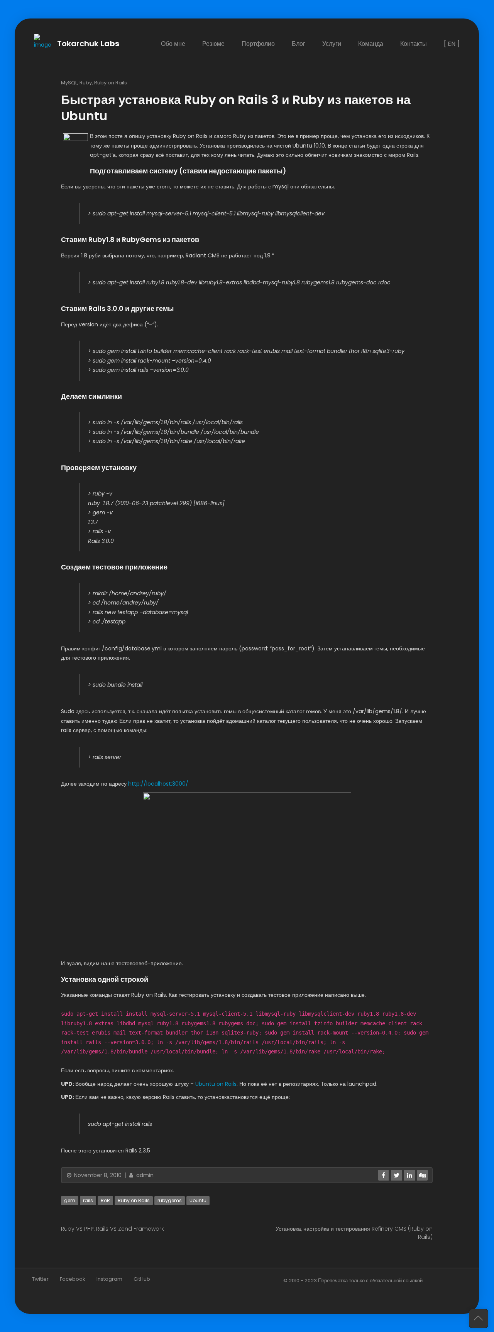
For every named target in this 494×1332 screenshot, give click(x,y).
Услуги (332, 43)
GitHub (142, 1278)
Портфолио (258, 43)
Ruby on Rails (110, 82)
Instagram (109, 1278)
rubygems (169, 1200)
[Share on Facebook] (383, 1174)
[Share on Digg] (423, 1174)
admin (144, 1175)
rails (88, 1200)
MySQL (69, 82)
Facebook (72, 1278)
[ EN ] (452, 43)
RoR (105, 1200)
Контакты (414, 43)
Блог (299, 43)
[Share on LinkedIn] (409, 1174)
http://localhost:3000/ (158, 784)
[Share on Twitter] (396, 1174)
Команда (371, 43)
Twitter (40, 1278)
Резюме (214, 43)
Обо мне (173, 43)
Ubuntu (197, 1200)
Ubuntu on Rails (216, 1083)
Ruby (86, 82)
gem (69, 1200)
